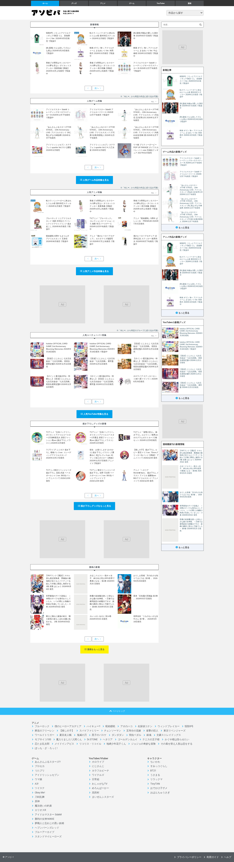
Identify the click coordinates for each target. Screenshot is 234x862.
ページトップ (119, 711)
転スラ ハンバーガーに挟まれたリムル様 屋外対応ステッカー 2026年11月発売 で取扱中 (102, 35)
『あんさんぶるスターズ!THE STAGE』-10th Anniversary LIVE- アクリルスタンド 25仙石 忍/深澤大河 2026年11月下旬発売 (146, 114)
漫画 (189, 3)
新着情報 (94, 24)
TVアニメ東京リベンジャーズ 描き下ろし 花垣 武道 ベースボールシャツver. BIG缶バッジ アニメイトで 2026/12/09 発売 (58, 475)
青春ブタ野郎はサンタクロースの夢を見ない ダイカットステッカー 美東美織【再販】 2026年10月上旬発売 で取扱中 (58, 68)
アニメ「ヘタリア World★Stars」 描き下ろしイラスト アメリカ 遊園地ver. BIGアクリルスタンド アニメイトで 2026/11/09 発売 (146, 475)
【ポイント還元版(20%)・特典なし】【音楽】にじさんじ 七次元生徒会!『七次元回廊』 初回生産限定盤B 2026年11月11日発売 (58, 381)
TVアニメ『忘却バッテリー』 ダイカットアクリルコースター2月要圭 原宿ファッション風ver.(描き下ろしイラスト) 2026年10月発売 (102, 437)
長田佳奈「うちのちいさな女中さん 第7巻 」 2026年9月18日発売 (145, 619)
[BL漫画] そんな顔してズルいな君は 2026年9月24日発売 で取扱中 (58, 50)
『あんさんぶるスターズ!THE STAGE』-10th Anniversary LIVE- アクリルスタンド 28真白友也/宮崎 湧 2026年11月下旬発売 (146, 132)
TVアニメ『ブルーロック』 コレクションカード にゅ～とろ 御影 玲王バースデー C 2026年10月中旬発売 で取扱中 (102, 223)
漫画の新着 (94, 567)
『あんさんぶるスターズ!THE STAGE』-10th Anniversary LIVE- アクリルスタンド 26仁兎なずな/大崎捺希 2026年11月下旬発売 (58, 132)
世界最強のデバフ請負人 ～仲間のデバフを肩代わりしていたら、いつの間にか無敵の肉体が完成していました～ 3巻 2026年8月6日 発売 (58, 601)
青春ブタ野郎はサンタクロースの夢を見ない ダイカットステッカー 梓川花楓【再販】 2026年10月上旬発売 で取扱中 (102, 68)
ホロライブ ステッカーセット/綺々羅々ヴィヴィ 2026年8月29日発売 (145, 379)
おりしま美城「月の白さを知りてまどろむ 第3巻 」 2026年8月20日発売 (145, 578)
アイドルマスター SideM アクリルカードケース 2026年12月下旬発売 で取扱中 (101, 112)
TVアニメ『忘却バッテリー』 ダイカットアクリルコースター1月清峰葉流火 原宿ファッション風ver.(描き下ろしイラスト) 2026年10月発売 (58, 437)
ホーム (45, 3)
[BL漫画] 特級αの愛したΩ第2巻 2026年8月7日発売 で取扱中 (145, 35)
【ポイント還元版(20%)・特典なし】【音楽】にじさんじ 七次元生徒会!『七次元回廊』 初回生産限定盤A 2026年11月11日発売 (146, 363)
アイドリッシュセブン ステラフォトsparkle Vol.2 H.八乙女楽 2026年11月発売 (102, 147)
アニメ (102, 3)
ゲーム (131, 3)
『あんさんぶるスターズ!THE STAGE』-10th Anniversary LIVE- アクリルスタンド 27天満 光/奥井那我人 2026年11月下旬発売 (102, 132)
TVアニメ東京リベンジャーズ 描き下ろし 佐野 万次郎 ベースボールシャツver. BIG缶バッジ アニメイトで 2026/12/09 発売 (102, 475)
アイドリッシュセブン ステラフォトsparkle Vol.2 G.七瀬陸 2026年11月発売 (58, 147)
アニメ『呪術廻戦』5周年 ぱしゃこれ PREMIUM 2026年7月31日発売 (146, 221)
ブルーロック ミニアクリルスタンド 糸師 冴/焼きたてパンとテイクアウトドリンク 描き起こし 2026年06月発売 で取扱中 (58, 223)
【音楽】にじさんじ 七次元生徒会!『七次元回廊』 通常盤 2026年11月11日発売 (102, 361)
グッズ (74, 3)
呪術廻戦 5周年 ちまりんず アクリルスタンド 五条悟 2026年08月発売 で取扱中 (57, 238)
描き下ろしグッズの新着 (94, 423)
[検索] (201, 24)
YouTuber (161, 3)
